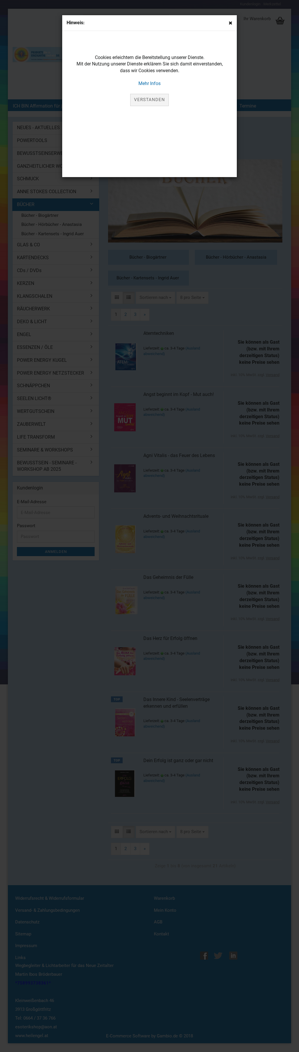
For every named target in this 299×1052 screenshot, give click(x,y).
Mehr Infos (149, 83)
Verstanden (149, 99)
